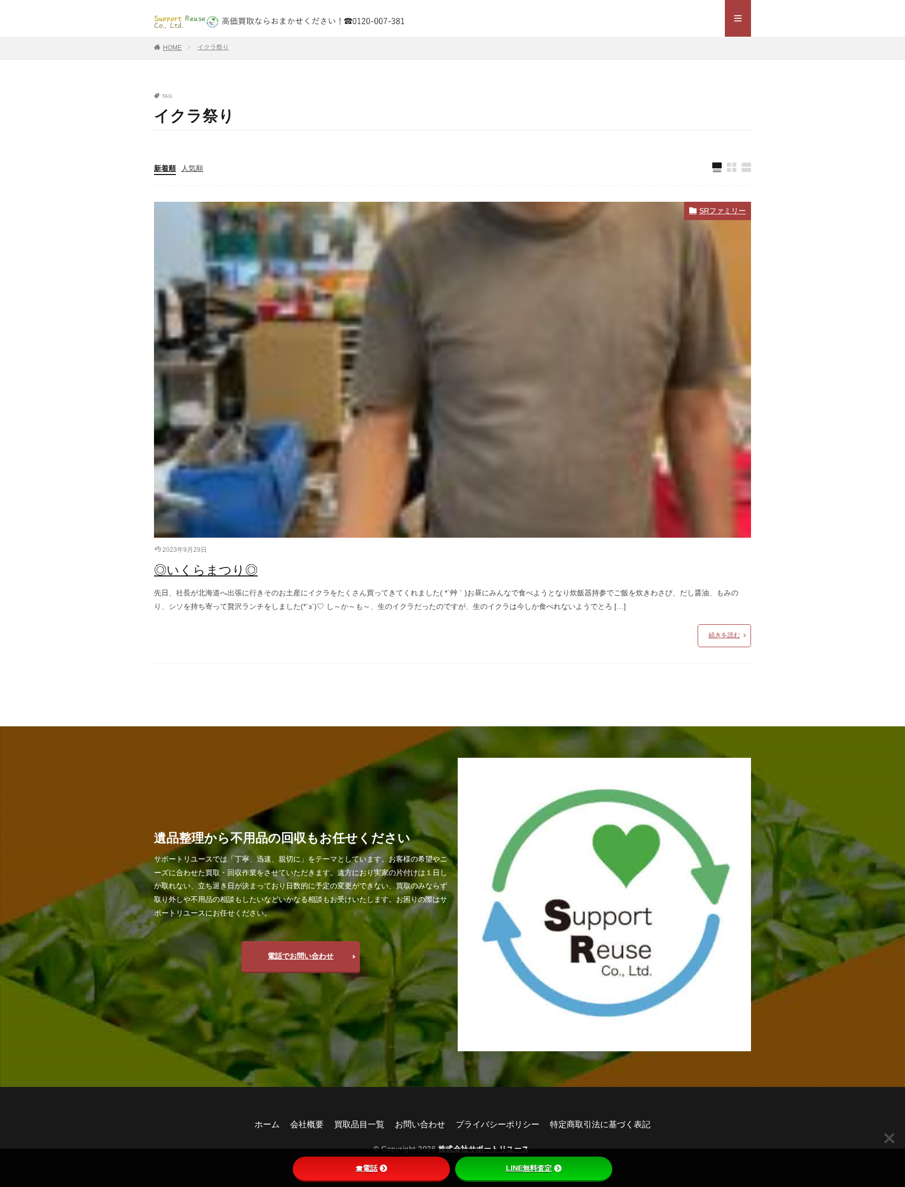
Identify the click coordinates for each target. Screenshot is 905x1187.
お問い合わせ (420, 1124)
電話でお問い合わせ (301, 956)
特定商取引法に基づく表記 (600, 1124)
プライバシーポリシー (497, 1124)
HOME (172, 47)
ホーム (267, 1124)
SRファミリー (722, 210)
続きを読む (724, 635)
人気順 (192, 168)
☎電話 (367, 1168)
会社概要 (307, 1124)
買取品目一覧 (359, 1124)
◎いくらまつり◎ (206, 570)
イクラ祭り (213, 47)
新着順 (165, 168)
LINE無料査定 (529, 1168)
